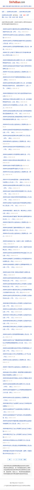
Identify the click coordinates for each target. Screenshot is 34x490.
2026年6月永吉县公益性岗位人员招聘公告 (15, 124)
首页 (3, 11)
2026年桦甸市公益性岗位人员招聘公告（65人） (17, 141)
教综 (30, 6)
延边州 (21, 17)
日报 (7, 6)
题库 (10, 6)
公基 (21, 6)
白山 (6, 17)
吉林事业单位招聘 (12, 11)
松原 (17, 17)
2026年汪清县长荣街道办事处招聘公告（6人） (17, 160)
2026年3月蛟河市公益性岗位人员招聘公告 (15, 222)
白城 (13, 17)
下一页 (20, 459)
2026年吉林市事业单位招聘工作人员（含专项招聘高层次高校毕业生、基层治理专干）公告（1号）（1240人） (17, 85)
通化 (3, 17)
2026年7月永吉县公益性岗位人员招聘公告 (15, 72)
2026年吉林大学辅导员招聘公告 (12, 165)
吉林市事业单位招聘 (25, 11)
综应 (18, 6)
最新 (4, 6)
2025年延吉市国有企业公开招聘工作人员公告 (16, 440)
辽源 (10, 17)
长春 (21, 15)
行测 (24, 6)
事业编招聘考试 (14, 485)
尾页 (25, 459)
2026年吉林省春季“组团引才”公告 (13, 168)
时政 (12, 6)
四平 (27, 15)
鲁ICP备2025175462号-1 (17, 483)
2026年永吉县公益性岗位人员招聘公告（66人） (17, 360)
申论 (27, 6)
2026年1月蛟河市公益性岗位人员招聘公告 (15, 367)
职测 (15, 6)
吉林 (24, 15)
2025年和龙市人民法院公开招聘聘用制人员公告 (17, 445)
